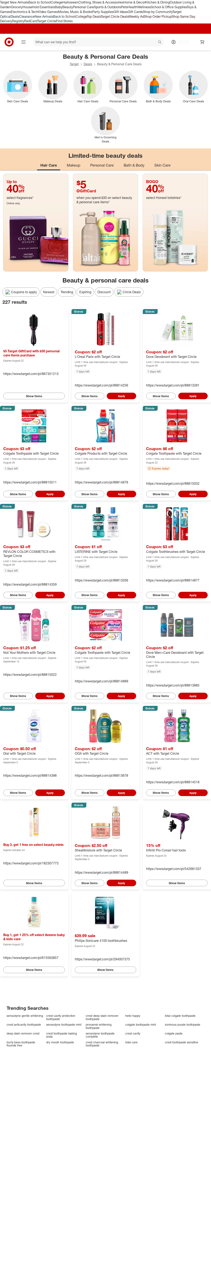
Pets (124, 7)
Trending (67, 292)
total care (131, 1042)
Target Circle (46, 21)
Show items (34, 396)
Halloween (70, 2)
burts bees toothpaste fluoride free (21, 1044)
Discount (104, 292)
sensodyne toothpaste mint (63, 1024)
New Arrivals (44, 16)
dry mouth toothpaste (60, 1042)
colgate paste (174, 1033)
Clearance (27, 16)
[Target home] (9, 42)
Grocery (17, 7)
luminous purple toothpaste (182, 1024)
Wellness (144, 7)
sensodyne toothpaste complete (100, 1035)
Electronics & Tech (24, 12)
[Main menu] (23, 42)
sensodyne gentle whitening (25, 1015)
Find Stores (64, 21)
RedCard (30, 21)
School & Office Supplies (169, 7)
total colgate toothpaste (180, 1015)
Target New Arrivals (14, 2)
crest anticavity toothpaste (24, 1024)
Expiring (85, 292)
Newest (48, 292)
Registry (18, 21)
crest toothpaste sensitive (181, 1042)
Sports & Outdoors (107, 7)
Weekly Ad (136, 16)
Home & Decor (134, 2)
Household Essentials (39, 7)
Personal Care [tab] (102, 165)
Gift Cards (135, 12)
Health (132, 7)
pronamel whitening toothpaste (98, 1026)
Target (74, 64)
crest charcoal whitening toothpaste (102, 1044)
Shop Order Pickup (158, 16)
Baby (58, 7)
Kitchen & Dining (157, 2)
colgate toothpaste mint (140, 1024)
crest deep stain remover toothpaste (102, 1017)
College (56, 2)
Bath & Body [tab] (134, 165)
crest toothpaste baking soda (61, 1035)
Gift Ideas (121, 12)
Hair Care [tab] (48, 165)
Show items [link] (89, 396)
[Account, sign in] (182, 42)
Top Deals (94, 16)
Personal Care (83, 7)
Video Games (48, 12)
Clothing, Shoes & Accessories (100, 2)
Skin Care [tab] (162, 165)
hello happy (132, 1015)
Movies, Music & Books (75, 12)
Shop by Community (157, 12)
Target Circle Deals (115, 16)
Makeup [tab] (73, 165)
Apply (121, 396)
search (160, 42)
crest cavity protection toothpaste (60, 1017)
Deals (15, 16)
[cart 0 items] (202, 42)
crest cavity (132, 1033)
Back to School (39, 2)
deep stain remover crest (23, 1033)
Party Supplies (103, 12)
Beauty (67, 7)
